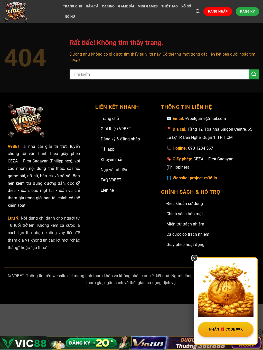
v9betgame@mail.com (205, 118)
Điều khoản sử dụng (184, 203)
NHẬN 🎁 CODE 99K (226, 329)
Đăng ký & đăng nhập (120, 139)
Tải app (108, 149)
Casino (108, 6)
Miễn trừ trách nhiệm (185, 224)
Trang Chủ (72, 6)
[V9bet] (29, 11)
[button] (198, 11)
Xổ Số (186, 6)
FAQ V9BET (111, 180)
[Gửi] (254, 74)
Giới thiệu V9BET (116, 128)
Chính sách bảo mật (184, 213)
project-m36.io (203, 178)
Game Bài (126, 6)
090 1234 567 (200, 148)
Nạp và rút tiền (114, 169)
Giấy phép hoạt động (185, 244)
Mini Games (148, 6)
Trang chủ (110, 118)
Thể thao (169, 6)
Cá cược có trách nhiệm (187, 234)
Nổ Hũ (70, 16)
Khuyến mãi (111, 159)
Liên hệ (107, 190)
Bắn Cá (92, 6)
